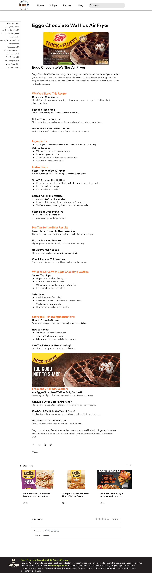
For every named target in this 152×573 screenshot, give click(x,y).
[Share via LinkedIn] (45, 445)
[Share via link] (51, 445)
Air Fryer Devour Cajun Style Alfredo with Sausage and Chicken (112, 495)
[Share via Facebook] (33, 445)
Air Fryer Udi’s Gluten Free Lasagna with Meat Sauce (36, 495)
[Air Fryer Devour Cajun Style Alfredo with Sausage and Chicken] (114, 479)
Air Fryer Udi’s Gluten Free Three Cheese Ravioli (75, 495)
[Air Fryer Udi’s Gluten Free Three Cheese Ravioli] (76, 479)
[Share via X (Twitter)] (39, 445)
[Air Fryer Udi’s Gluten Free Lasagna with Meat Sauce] (37, 479)
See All (129, 465)
